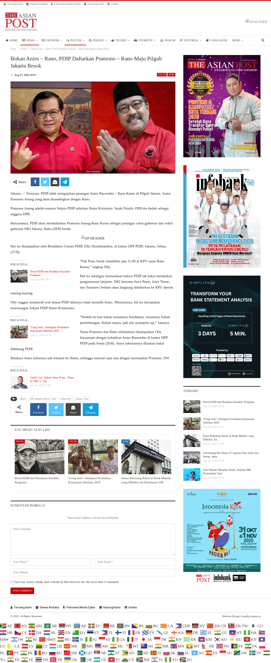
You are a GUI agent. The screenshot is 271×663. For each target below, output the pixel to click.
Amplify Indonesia (250, 616)
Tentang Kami (15, 4)
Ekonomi (52, 40)
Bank (125, 441)
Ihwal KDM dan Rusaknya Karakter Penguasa (228, 402)
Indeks (115, 4)
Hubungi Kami (95, 4)
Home (14, 40)
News (31, 40)
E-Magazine (219, 40)
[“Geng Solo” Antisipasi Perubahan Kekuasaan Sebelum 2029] (19, 332)
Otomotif (145, 40)
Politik (76, 40)
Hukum (170, 40)
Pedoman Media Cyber (67, 4)
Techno (121, 40)
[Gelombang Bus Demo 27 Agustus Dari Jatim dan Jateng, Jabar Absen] (191, 457)
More (236, 40)
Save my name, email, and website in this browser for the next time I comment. (66, 582)
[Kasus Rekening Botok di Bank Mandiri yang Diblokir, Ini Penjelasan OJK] (146, 456)
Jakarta (22, 399)
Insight (98, 40)
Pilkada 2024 (66, 399)
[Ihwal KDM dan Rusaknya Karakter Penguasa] (19, 276)
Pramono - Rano (82, 399)
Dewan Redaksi (39, 4)
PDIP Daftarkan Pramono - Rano (43, 399)
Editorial (191, 40)
